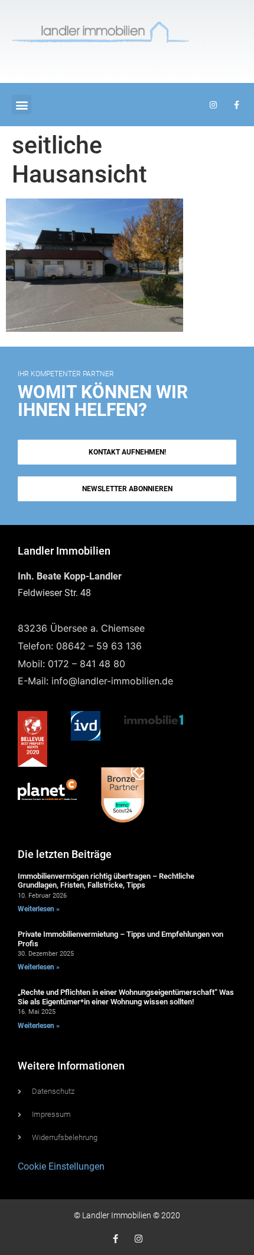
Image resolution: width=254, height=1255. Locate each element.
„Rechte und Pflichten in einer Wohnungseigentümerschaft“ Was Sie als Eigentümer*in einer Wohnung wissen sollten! (126, 997)
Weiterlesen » (39, 909)
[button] (21, 104)
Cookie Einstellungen (61, 1166)
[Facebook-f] (115, 1238)
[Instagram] (138, 1238)
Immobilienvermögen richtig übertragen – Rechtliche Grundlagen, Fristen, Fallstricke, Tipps (106, 881)
